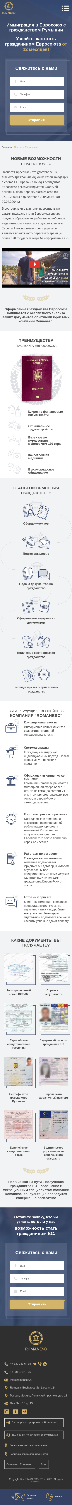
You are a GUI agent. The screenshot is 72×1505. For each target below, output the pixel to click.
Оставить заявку (31, 1496)
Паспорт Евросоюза (26, 147)
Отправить (37, 120)
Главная (7, 147)
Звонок (58, 1496)
